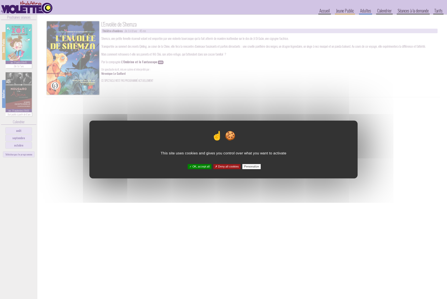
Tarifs (438, 10)
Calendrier (384, 10)
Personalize (251, 166)
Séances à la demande (413, 10)
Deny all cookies (228, 166)
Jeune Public (345, 10)
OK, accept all (201, 166)
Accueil (324, 10)
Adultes (365, 10)
